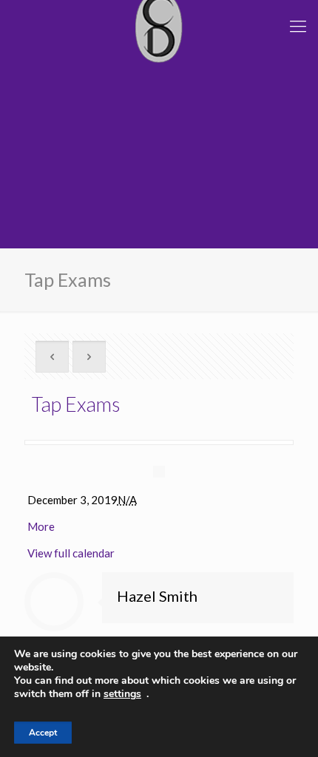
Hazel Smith (157, 596)
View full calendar (71, 553)
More (41, 526)
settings (122, 694)
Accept (43, 733)
